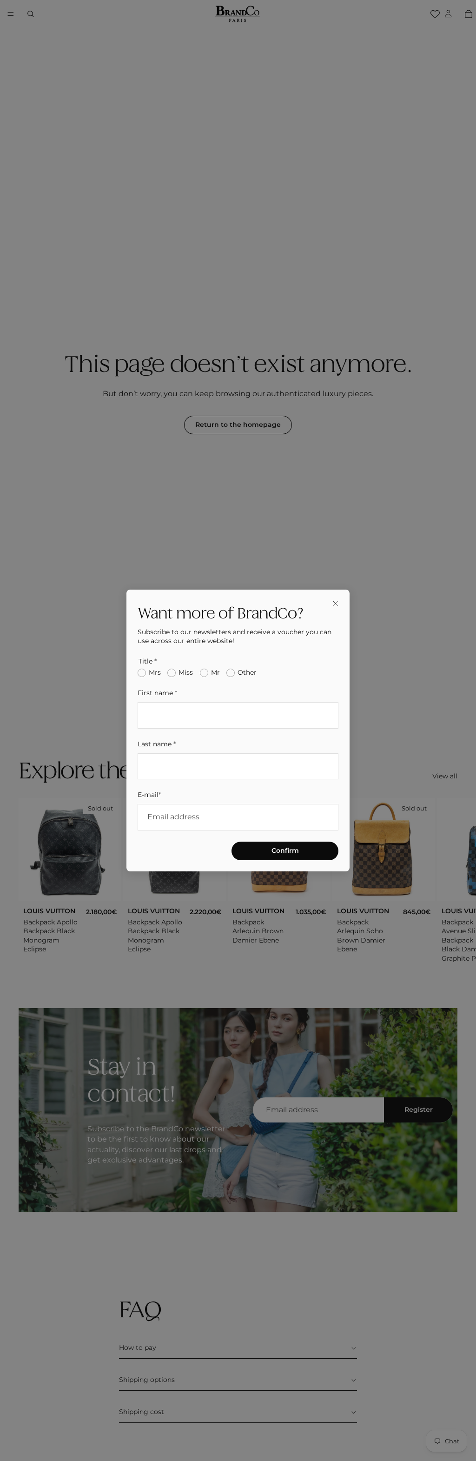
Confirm (285, 850)
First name (157, 693)
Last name (157, 744)
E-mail (149, 794)
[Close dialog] (335, 603)
